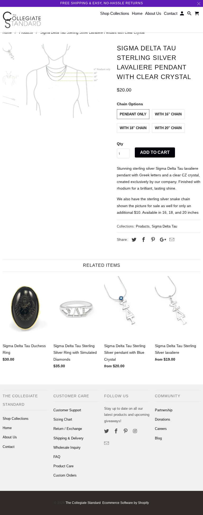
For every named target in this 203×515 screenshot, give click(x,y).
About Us (10, 437)
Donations (162, 419)
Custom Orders (65, 475)
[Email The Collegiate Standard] (107, 443)
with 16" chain (168, 114)
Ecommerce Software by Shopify (125, 503)
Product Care (63, 466)
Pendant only (133, 114)
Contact (9, 447)
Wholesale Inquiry (67, 447)
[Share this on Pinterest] (152, 239)
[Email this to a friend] (171, 239)
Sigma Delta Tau (164, 226)
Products (143, 226)
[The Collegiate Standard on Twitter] (107, 431)
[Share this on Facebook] (143, 239)
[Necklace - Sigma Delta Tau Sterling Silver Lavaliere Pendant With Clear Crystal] (68, 80)
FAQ (56, 457)
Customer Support (67, 410)
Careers (161, 429)
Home (7, 428)
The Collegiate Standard (83, 503)
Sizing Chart (62, 419)
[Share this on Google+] (161, 239)
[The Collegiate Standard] (22, 19)
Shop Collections (16, 419)
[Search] (189, 14)
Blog (158, 438)
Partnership (163, 410)
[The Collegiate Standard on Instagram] (135, 431)
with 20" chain (168, 128)
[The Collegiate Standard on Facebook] (116, 431)
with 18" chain (133, 128)
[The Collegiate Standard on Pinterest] (126, 431)
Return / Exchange (67, 429)
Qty (120, 144)
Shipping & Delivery (68, 438)
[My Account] (182, 14)
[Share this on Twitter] (133, 239)
